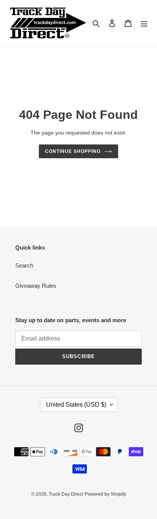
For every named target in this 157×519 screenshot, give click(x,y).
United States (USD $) (76, 404)
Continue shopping (73, 151)
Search (24, 265)
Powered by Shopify (105, 494)
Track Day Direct (66, 494)
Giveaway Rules (35, 285)
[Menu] (144, 23)
